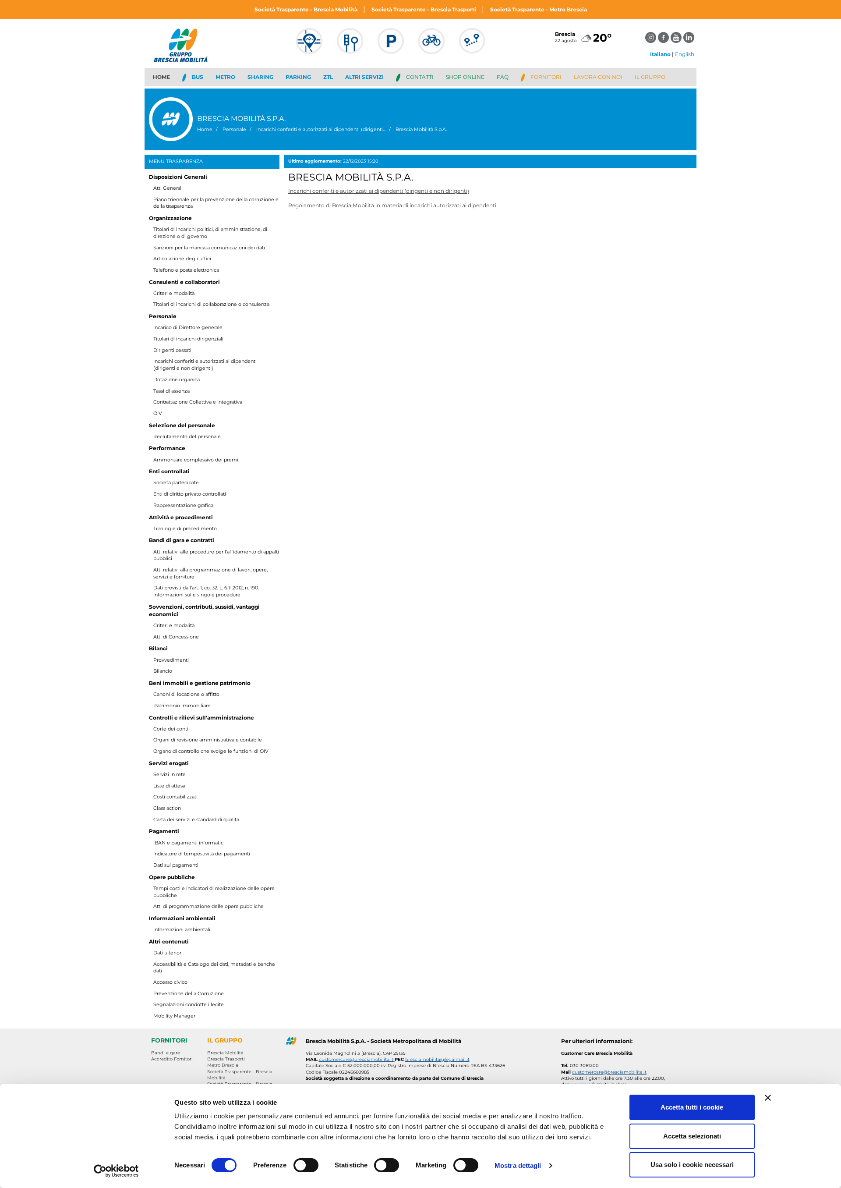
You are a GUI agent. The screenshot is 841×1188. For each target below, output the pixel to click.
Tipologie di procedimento (185, 528)
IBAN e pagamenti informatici (189, 843)
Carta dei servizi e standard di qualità (196, 819)
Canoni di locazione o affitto (186, 694)
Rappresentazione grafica (183, 505)
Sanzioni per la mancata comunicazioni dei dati (209, 248)
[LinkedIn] (688, 37)
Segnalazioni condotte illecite (188, 1004)
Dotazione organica (176, 379)
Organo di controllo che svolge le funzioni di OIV (211, 751)
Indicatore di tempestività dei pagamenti (201, 854)
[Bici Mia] (431, 45)
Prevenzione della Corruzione (188, 993)
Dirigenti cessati (172, 350)
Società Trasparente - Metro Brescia (538, 9)
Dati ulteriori (168, 953)
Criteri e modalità (173, 293)
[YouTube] (676, 37)
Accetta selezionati (692, 1136)
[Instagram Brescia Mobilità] (650, 37)
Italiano (660, 54)
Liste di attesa (169, 786)
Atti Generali (168, 188)
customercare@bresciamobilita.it (357, 1059)
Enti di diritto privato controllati (189, 494)
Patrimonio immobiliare (182, 705)
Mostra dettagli (518, 1165)
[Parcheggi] (391, 45)
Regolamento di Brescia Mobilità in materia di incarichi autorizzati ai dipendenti (392, 205)
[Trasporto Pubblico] (309, 45)
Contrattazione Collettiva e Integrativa (197, 402)
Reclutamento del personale (187, 436)
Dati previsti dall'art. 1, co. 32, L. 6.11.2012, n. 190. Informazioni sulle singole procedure (206, 591)
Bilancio (162, 671)
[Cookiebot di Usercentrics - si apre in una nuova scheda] (116, 1170)
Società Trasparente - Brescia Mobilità (306, 9)
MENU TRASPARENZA (176, 161)
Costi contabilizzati (175, 797)
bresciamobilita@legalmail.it (437, 1059)
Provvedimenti (171, 660)
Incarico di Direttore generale (188, 327)
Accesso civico (170, 982)
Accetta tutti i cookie (692, 1107)
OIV (157, 413)
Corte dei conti (170, 729)
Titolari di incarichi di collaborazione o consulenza (211, 304)
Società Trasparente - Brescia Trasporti (424, 9)
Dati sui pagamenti (175, 865)
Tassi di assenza (171, 391)
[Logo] (182, 46)
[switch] (305, 1165)
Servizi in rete (169, 774)
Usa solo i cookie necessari (692, 1164)
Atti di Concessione (176, 637)
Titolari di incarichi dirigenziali (188, 339)
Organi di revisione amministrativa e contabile (207, 740)
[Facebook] (663, 37)
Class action (167, 808)
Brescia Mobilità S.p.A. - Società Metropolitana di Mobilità (383, 1041)
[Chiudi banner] (768, 1098)
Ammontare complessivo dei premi (195, 460)
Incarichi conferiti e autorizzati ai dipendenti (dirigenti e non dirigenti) (205, 364)
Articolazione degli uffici (182, 258)
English (684, 54)
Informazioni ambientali (181, 929)
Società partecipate (176, 482)
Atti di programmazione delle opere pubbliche (208, 906)
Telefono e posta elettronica (186, 270)
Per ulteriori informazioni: (597, 1041)
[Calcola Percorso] (472, 45)
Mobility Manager (174, 1016)
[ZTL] (350, 45)
